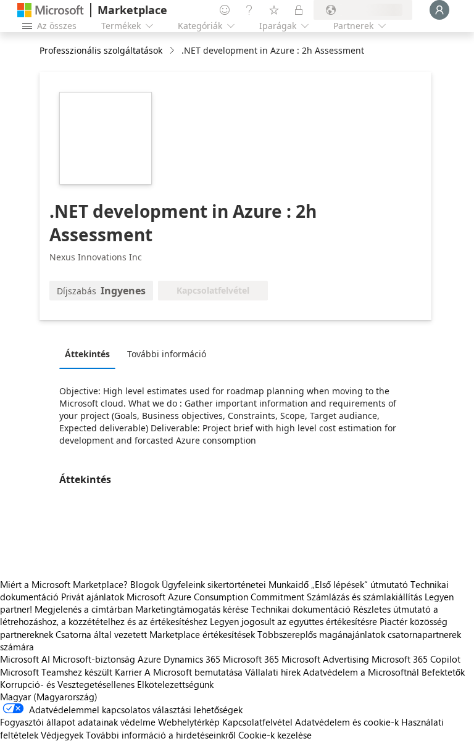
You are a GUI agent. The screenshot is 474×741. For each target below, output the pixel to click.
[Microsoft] (50, 10)
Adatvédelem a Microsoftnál (361, 672)
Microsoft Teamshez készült (56, 672)
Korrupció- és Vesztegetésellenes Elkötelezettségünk (107, 684)
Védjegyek (62, 735)
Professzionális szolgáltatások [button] (101, 50)
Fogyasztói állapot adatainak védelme (78, 722)
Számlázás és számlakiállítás (364, 596)
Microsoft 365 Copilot (416, 659)
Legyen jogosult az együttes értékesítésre (293, 621)
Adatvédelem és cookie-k (347, 722)
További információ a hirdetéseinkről (161, 735)
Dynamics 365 (192, 659)
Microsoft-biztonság (93, 659)
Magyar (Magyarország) (49, 696)
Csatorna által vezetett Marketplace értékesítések (155, 634)
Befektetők (443, 672)
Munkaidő (288, 584)
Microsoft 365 (251, 659)
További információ (166, 354)
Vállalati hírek (273, 672)
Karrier (128, 672)
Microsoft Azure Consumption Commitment (217, 596)
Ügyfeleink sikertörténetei (214, 584)
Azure (149, 659)
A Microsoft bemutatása (193, 672)
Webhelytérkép (189, 722)
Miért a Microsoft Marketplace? (64, 584)
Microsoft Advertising (325, 659)
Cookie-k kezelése (275, 735)
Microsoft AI (25, 659)
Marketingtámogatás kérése (192, 609)
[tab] (90, 353)
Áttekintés (87, 354)
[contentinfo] (173, 51)
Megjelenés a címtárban (84, 609)
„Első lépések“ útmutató (359, 584)
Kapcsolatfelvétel (257, 722)
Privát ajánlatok (92, 596)
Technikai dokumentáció (301, 609)
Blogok (144, 584)
